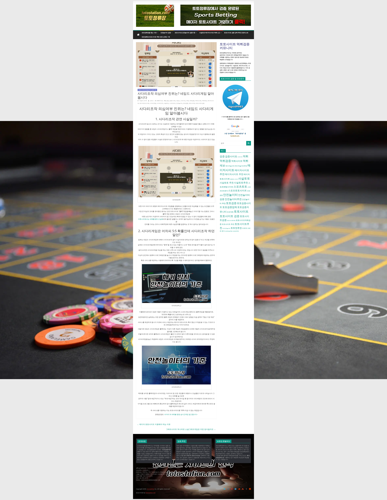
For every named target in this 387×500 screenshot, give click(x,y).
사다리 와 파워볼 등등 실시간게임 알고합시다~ (181, 414)
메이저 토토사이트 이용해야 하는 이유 (153, 424)
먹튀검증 (192, 101)
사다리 (236, 179)
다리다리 (183, 101)
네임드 (178, 101)
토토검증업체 (229, 207)
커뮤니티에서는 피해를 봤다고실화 (150, 219)
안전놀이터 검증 (166, 33)
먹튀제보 (204, 101)
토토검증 (185, 103)
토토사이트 (192, 103)
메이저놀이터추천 (241, 166)
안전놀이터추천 (233, 199)
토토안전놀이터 (226, 228)
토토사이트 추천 (228, 224)
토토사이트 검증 (200, 103)
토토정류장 (236, 227)
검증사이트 (172, 101)
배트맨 (232, 179)
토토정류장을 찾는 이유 (149, 33)
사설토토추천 (241, 182)
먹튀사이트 (198, 101)
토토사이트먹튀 (231, 220)
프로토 (244, 228)
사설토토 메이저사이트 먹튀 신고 (209, 33)
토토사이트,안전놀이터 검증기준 (185, 33)
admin (152, 101)
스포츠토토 (172, 103)
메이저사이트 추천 (234, 174)
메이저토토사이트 (144, 103)
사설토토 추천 (227, 182)
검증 (167, 101)
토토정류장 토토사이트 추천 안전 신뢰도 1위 (156, 37)
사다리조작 (160, 103)
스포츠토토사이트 (237, 190)
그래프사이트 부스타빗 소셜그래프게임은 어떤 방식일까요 (191, 429)
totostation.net (150, 493)
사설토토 (166, 103)
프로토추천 (236, 231)
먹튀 (187, 101)
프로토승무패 (228, 231)
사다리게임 (153, 103)
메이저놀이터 (230, 166)
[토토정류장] (138, 35)
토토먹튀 (230, 212)
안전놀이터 (179, 103)
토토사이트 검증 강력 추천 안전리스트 (236, 33)
